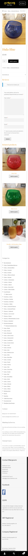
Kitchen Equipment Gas (11, 325)
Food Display (7, 291)
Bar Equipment (7, 262)
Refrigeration (7, 391)
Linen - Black (7, 328)
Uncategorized (7, 400)
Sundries (6, 396)
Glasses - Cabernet (8, 311)
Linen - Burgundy (8, 333)
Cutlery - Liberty (8, 284)
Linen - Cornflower (8, 340)
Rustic (5, 393)
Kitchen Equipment (8, 323)
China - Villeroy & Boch (9, 274)
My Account (4, 553)
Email (6, 124)
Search (14, 553)
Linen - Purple (7, 371)
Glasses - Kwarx (8, 316)
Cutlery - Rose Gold (8, 287)
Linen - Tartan (7, 381)
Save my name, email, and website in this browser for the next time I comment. (13, 132)
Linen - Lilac (6, 350)
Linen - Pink (6, 367)
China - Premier (7, 272)
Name (6, 117)
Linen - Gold (7, 345)
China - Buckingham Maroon (10, 265)
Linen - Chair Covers (8, 335)
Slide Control (9, 294)
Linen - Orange (7, 359)
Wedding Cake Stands (9, 403)
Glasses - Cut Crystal (9, 313)
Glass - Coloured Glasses (13, 11)
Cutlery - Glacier (8, 282)
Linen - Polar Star (8, 369)
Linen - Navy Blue (8, 357)
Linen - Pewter (7, 364)
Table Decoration (8, 398)
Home (5, 11)
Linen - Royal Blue (8, 376)
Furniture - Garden (8, 299)
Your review (7, 98)
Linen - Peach (7, 362)
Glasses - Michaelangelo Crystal (11, 318)
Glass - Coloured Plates (9, 308)
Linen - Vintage (7, 383)
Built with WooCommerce (8, 550)
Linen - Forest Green (9, 342)
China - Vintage (7, 277)
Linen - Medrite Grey (9, 352)
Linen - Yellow (7, 388)
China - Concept (8, 270)
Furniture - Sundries (8, 301)
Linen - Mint (7, 354)
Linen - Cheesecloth (8, 337)
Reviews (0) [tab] (5, 74)
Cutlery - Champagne (9, 279)
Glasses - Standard (8, 321)
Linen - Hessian (7, 347)
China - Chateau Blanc (9, 267)
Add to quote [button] (14, 176)
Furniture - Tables (8, 304)
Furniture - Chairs (8, 296)
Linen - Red (6, 374)
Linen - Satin (7, 379)
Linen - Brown (7, 330)
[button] (23, 16)
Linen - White (7, 386)
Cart (21, 552)
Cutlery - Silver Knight (9, 289)
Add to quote (13, 61)
